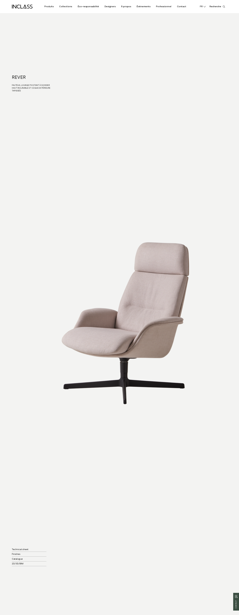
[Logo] (22, 7)
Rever (19, 77)
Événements (143, 6)
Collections (65, 6)
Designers (110, 6)
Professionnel (164, 6)
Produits (49, 6)
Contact (181, 6)
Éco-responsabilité (88, 6)
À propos (126, 6)
